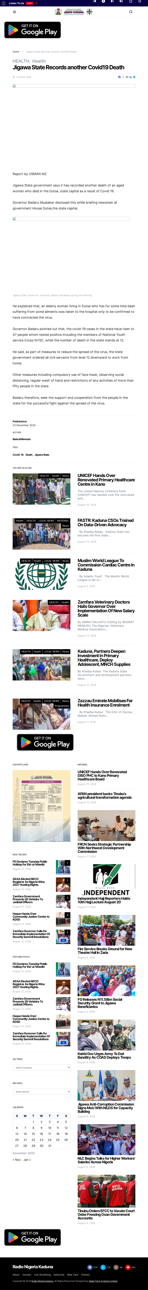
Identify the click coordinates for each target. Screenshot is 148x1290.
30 (41, 1146)
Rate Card (72, 1274)
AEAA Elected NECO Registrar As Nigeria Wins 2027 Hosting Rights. (29, 881)
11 (57, 1128)
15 (33, 1134)
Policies (85, 1274)
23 (41, 1140)
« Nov (17, 1159)
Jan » (27, 1159)
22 (33, 1140)
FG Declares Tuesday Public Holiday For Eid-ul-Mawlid (30, 863)
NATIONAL (63, 520)
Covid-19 (18, 454)
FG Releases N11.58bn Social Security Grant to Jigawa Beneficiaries (100, 1003)
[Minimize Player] (142, 5)
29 (33, 1146)
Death (29, 454)
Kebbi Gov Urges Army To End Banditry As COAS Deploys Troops (104, 1056)
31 (49, 1146)
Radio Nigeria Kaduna (42, 1281)
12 (66, 1128)
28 (25, 1146)
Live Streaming (42, 1274)
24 (49, 1140)
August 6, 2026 (86, 1116)
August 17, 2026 (87, 856)
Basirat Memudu (22, 439)
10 (49, 1128)
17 (49, 1134)
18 (57, 1134)
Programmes (62, 705)
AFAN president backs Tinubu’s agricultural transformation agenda (105, 796)
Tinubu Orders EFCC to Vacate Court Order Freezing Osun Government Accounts (106, 1214)
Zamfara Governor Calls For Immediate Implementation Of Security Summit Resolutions (31, 934)
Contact (26, 1274)
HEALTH (21, 61)
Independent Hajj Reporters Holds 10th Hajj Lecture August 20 (104, 900)
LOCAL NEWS (46, 520)
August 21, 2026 (22, 868)
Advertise (59, 1274)
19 (66, 1134)
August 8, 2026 (86, 957)
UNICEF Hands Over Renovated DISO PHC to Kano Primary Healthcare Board (102, 775)
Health (39, 61)
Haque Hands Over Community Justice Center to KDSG (31, 916)
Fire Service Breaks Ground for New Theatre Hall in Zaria (105, 951)
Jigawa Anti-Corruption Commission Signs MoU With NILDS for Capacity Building (106, 1108)
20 (17, 1140)
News (65, 475)
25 (58, 1140)
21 (25, 1140)
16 (41, 1134)
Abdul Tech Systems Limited (103, 1281)
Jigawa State (41, 454)
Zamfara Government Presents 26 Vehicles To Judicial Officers (28, 899)
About (16, 1274)
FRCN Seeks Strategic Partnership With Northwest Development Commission (104, 848)
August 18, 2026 (87, 784)
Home (16, 51)
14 (25, 1134)
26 (66, 1140)
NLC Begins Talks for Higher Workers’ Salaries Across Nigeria (106, 1160)
